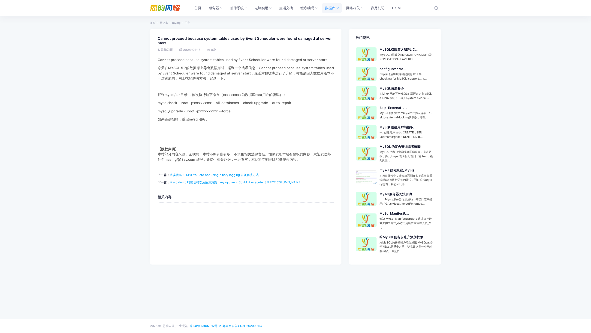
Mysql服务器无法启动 (396, 194)
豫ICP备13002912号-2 (205, 326)
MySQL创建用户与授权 (396, 127)
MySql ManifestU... (394, 213)
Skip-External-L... (393, 108)
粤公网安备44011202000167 (242, 326)
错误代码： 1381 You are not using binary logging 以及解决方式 (214, 175)
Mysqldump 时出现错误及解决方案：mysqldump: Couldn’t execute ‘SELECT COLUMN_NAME (235, 182)
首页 (153, 23)
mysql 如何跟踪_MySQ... (398, 170)
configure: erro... (393, 69)
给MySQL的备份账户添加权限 (401, 237)
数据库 (164, 23)
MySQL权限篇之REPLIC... (399, 49)
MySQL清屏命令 (392, 88)
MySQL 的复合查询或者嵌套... (401, 146)
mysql (176, 23)
